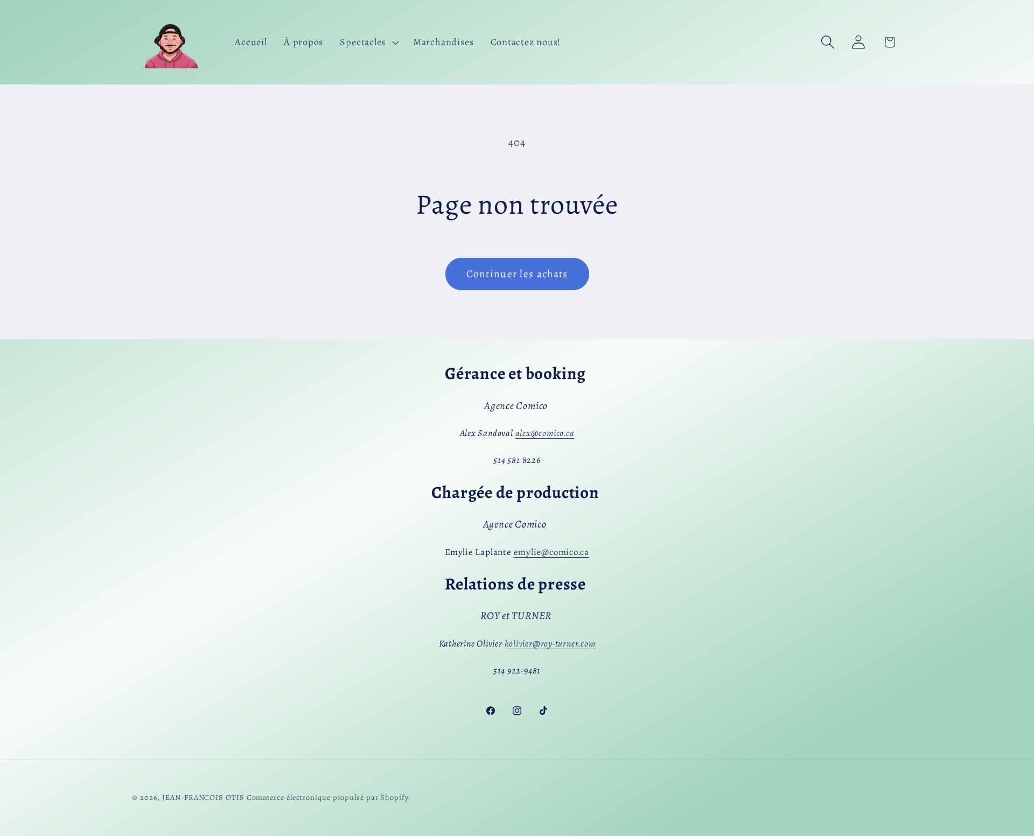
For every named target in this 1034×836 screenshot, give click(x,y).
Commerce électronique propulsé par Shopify (328, 797)
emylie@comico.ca (551, 552)
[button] (368, 42)
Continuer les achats (517, 273)
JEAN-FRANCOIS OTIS (203, 797)
